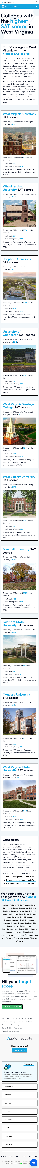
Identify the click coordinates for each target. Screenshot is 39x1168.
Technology (19, 1028)
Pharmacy (5, 1025)
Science (24, 1025)
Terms (17, 1156)
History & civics (7, 1028)
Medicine (29, 1022)
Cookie (10, 1156)
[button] (36, 2)
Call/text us (18, 1050)
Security (30, 1156)
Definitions (6, 1019)
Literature (20, 1022)
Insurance (22, 1019)
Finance (14, 1019)
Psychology (15, 1025)
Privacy (3, 1156)
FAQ (36, 1156)
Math (30, 1019)
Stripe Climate (28, 1163)
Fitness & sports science (10, 1031)
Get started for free (11, 1007)
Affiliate (23, 1156)
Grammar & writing (8, 1022)
